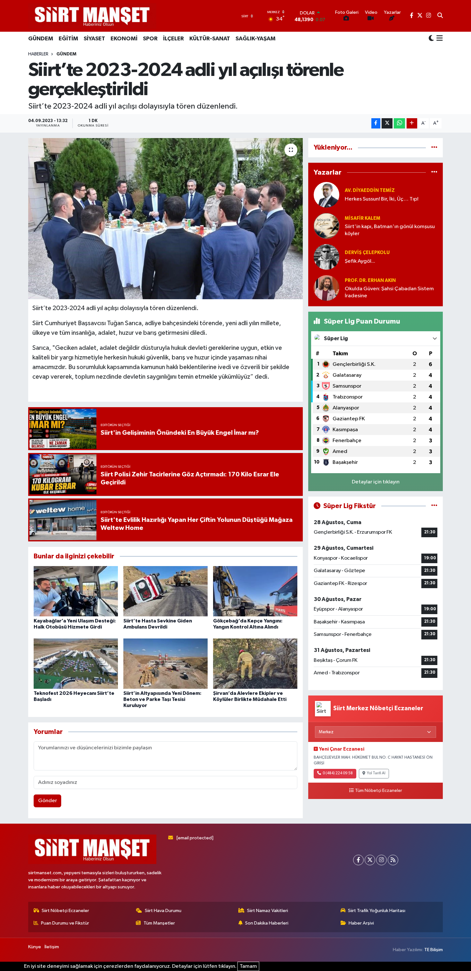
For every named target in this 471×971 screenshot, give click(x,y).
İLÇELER (173, 39)
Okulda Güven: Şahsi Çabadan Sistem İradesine (389, 292)
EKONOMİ (124, 39)
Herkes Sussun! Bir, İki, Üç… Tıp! (381, 199)
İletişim (52, 946)
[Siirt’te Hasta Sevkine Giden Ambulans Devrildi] (165, 591)
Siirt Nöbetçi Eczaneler (65, 910)
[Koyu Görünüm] (431, 38)
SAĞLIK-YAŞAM (256, 39)
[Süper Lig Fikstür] (434, 506)
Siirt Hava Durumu (163, 910)
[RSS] (393, 860)
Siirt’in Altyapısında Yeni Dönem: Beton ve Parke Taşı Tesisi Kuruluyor (162, 699)
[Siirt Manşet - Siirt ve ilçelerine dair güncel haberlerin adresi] (92, 15)
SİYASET (94, 39)
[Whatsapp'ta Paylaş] (399, 123)
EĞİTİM (68, 39)
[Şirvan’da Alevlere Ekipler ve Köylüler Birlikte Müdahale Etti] (255, 663)
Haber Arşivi (361, 923)
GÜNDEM (40, 39)
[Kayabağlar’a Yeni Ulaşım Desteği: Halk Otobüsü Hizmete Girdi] (76, 591)
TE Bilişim (433, 949)
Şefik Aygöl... (360, 261)
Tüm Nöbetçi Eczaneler (378, 790)
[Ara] (440, 16)
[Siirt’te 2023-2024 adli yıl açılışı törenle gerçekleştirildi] (165, 218)
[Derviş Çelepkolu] (326, 256)
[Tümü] (434, 147)
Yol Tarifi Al (376, 773)
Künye (34, 946)
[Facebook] (358, 860)
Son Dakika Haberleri (266, 923)
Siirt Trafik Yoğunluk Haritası (376, 910)
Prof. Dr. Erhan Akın (370, 280)
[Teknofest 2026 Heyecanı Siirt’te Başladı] (76, 663)
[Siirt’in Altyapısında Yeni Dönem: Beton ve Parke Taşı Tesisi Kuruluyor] (165, 663)
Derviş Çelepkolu (367, 252)
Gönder (47, 800)
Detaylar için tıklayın (376, 482)
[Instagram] (381, 860)
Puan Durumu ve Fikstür (65, 923)
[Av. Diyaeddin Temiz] (326, 194)
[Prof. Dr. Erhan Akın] (326, 288)
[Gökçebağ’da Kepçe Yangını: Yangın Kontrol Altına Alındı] (255, 591)
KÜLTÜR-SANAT (209, 39)
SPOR (150, 39)
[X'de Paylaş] (387, 123)
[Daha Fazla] (412, 123)
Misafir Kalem (362, 218)
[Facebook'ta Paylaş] (375, 123)
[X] (370, 860)
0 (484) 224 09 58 (338, 773)
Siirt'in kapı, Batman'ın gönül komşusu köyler (390, 230)
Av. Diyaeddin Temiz (370, 190)
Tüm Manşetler (159, 923)
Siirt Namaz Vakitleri (267, 910)
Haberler (38, 54)
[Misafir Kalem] (326, 225)
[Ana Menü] (438, 39)
